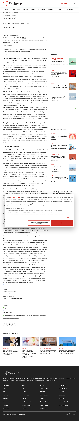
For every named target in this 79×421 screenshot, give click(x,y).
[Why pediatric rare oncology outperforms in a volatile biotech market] (72, 136)
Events (25, 9)
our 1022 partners (15, 197)
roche (11, 318)
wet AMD (18, 315)
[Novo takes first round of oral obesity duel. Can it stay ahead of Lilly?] (72, 178)
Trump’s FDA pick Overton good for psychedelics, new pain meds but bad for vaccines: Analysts (59, 147)
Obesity (53, 175)
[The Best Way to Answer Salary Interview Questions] (11, 341)
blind (7, 318)
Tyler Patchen (43, 356)
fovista (30, 315)
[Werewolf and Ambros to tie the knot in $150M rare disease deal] (72, 86)
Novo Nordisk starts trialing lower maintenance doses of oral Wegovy (59, 97)
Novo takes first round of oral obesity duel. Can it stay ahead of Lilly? (59, 179)
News (6, 9)
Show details (66, 217)
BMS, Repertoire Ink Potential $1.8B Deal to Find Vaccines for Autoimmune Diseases (67, 351)
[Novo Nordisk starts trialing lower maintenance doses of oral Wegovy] (72, 96)
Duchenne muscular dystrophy (57, 59)
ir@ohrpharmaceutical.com (14, 298)
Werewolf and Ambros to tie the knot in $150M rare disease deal (59, 86)
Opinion (53, 133)
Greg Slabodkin (25, 357)
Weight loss (54, 94)
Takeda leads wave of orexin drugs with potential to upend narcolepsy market (58, 157)
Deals (53, 84)
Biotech (13, 315)
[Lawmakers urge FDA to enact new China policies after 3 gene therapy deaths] (72, 73)
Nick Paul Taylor (54, 100)
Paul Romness (54, 139)
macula (44, 315)
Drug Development (45, 348)
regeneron (16, 318)
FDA (52, 143)
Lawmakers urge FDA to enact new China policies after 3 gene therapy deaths (59, 73)
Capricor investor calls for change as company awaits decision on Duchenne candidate (59, 63)
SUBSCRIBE (63, 3)
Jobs (33, 9)
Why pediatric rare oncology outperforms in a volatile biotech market (59, 136)
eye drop (39, 315)
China (52, 165)
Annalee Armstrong (55, 171)
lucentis (23, 315)
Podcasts (16, 9)
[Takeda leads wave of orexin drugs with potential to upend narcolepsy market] (72, 157)
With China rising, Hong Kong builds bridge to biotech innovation (58, 168)
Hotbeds (51, 9)
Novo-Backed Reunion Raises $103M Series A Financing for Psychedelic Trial (48, 351)
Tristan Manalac (54, 181)
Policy (53, 70)
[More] (9, 9)
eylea (27, 315)
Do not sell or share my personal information (39, 223)
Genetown (6, 348)
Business (61, 348)
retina (4, 318)
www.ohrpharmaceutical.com (12, 35)
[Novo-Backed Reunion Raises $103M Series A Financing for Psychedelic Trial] (48, 341)
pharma (35, 315)
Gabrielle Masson (55, 76)
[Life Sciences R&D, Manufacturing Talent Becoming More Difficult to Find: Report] (30, 341)
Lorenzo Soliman (6, 354)
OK (62, 223)
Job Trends (25, 348)
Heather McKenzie (55, 65)
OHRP (23, 38)
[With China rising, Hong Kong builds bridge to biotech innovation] (72, 167)
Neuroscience (55, 154)
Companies (41, 9)
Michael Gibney (54, 89)
